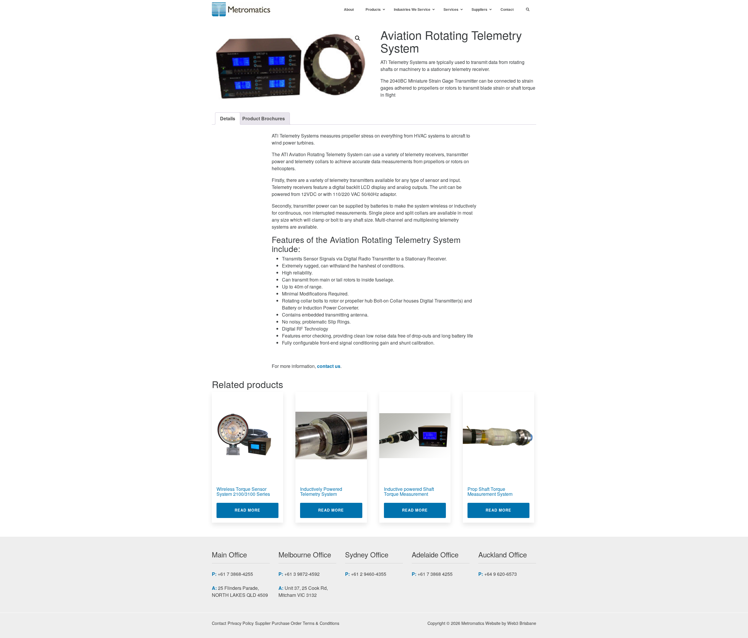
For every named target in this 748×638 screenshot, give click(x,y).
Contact (219, 623)
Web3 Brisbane (521, 623)
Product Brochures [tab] (263, 118)
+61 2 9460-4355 (368, 574)
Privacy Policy (241, 623)
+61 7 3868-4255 (235, 574)
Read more (256, 510)
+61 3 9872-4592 (302, 574)
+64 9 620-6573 (500, 574)
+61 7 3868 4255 (435, 574)
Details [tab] (227, 118)
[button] (357, 38)
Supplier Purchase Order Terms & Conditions (297, 623)
